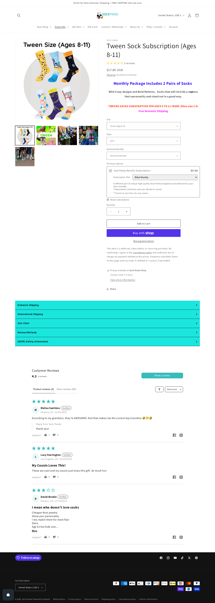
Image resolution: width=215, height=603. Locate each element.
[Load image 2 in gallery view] (46, 135)
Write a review (162, 375)
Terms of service (91, 599)
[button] (19, 15)
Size (109, 119)
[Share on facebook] (174, 435)
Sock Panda (27, 599)
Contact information (148, 599)
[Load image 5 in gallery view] (25, 156)
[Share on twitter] (181, 436)
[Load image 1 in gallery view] (25, 135)
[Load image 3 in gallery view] (67, 135)
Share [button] (113, 288)
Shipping (111, 75)
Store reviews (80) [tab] (66, 389)
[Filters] (159, 389)
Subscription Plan (121, 177)
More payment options (143, 241)
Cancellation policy (127, 599)
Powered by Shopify (41, 599)
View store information (122, 280)
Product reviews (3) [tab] (43, 389)
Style (109, 134)
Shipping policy (109, 599)
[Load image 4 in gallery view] (88, 135)
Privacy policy (74, 599)
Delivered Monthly (115, 149)
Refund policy (59, 599)
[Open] (8, 594)
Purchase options (115, 163)
